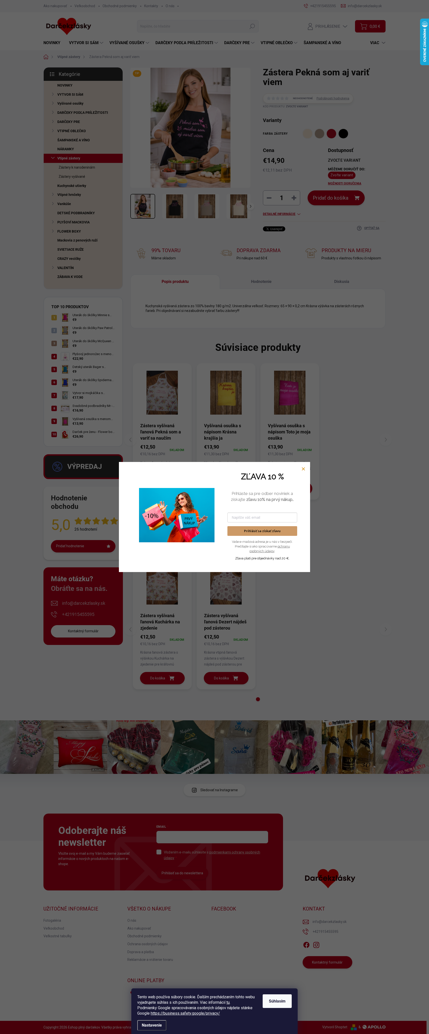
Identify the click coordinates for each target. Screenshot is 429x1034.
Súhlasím (277, 1001)
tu (228, 1002)
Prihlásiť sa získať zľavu (262, 531)
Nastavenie (152, 1025)
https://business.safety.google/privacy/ (185, 1013)
